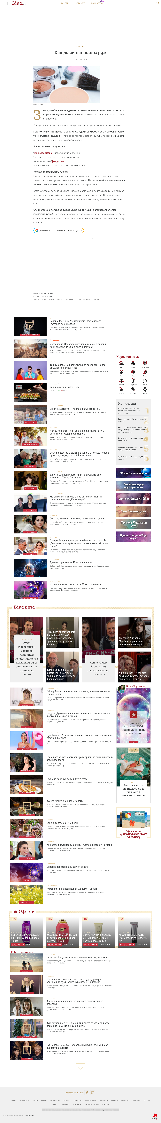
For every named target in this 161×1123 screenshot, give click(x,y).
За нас (54, 1104)
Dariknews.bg (55, 1100)
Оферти (27, 911)
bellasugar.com (46, 296)
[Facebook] (86, 1092)
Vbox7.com (66, 1100)
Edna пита (24, 607)
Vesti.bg (35, 1100)
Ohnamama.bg (24, 1100)
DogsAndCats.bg (90, 1100)
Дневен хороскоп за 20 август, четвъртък (130, 439)
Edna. (18, 3)
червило (97, 299)
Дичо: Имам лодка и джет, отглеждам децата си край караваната (129, 410)
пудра (36, 299)
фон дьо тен (58, 161)
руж (44, 299)
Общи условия (29, 1116)
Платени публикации (91, 1104)
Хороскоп (80, 3)
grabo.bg (53, 384)
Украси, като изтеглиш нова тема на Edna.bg (133, 834)
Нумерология (97, 3)
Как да (80, 46)
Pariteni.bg (124, 1100)
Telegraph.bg (103, 1100)
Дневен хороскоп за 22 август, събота (130, 458)
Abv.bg (13, 1100)
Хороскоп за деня (129, 357)
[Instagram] (92, 1092)
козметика (70, 299)
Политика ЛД (65, 1104)
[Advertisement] (65, 262)
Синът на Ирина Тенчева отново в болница (132, 420)
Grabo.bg (114, 1100)
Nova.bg (44, 1100)
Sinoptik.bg (77, 1100)
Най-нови (64, 3)
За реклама (77, 1104)
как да (60, 299)
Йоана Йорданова (135, 686)
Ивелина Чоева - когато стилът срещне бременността (131, 448)
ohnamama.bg (67, 340)
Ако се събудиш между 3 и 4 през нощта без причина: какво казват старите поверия (132, 429)
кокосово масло (43, 153)
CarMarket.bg (136, 1100)
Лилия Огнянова (47, 293)
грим (52, 299)
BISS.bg (147, 1100)
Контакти (105, 1104)
